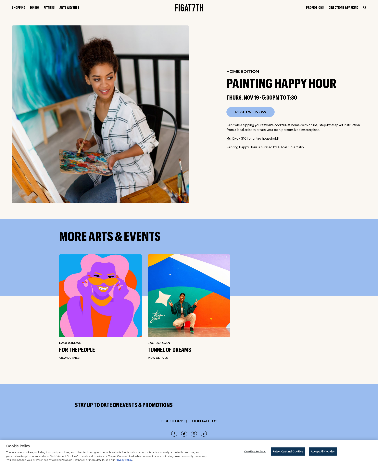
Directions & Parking (344, 7)
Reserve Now (250, 112)
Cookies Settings (255, 451)
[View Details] (100, 295)
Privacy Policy (124, 460)
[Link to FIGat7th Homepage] (189, 7)
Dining (34, 7)
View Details (69, 358)
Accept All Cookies (323, 451)
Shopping (18, 7)
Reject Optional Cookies (288, 451)
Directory (172, 421)
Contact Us (204, 421)
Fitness (49, 7)
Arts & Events (69, 7)
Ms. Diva (232, 138)
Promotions (315, 7)
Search (364, 7)
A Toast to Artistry (291, 147)
